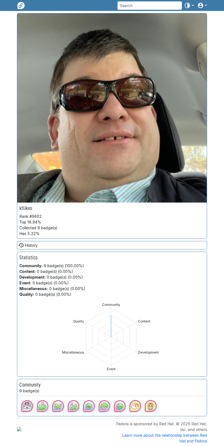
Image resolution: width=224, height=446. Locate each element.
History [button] (31, 245)
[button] (189, 5)
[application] (111, 336)
